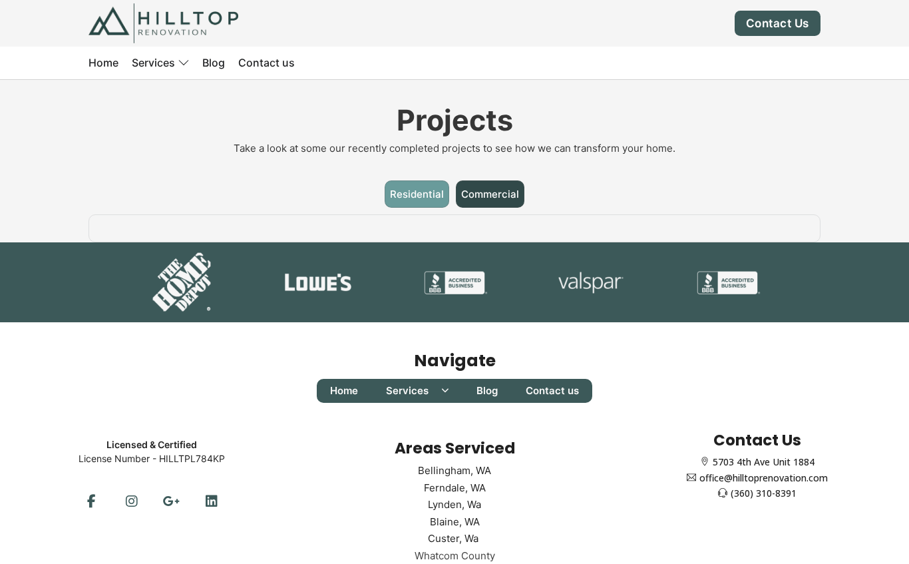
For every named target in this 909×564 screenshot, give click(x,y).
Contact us (266, 62)
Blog (213, 62)
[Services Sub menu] (183, 62)
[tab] (417, 194)
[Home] (163, 22)
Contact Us (777, 23)
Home (103, 62)
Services (153, 62)
